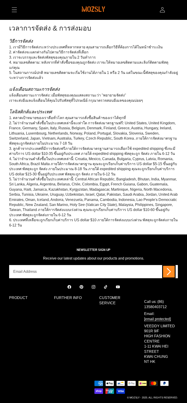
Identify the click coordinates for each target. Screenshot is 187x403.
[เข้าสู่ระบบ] (162, 10)
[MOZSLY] (93, 9)
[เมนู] (14, 10)
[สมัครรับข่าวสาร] (169, 271)
